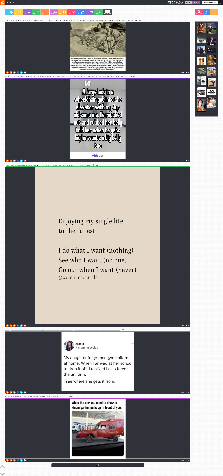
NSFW (52, 13)
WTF (16, 13)
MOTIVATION (107, 13)
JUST (11, 3)
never (88, 165)
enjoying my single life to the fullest (24, 165)
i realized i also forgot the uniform (86, 330)
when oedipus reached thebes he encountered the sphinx (31, 20)
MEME (8, 13)
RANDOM (214, 14)
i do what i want (43, 165)
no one (69, 165)
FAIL (25, 13)
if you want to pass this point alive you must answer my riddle (73, 20)
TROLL (44, 13)
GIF (60, 13)
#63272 (7, 396)
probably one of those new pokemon (108, 20)
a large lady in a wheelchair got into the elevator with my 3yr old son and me (38, 76)
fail (63, 396)
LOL (34, 13)
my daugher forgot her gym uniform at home (26, 330)
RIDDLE (88, 13)
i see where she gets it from (110, 330)
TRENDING (206, 14)
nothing (52, 165)
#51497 (7, 76)
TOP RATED (199, 14)
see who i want (61, 165)
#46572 (7, 20)
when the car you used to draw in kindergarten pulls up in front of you (36, 396)
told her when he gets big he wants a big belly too (110, 76)
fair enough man (127, 20)
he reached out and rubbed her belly (78, 76)
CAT (78, 13)
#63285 (7, 165)
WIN (69, 13)
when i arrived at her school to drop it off (58, 330)
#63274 (7, 330)
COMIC (97, 13)
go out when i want (79, 165)
